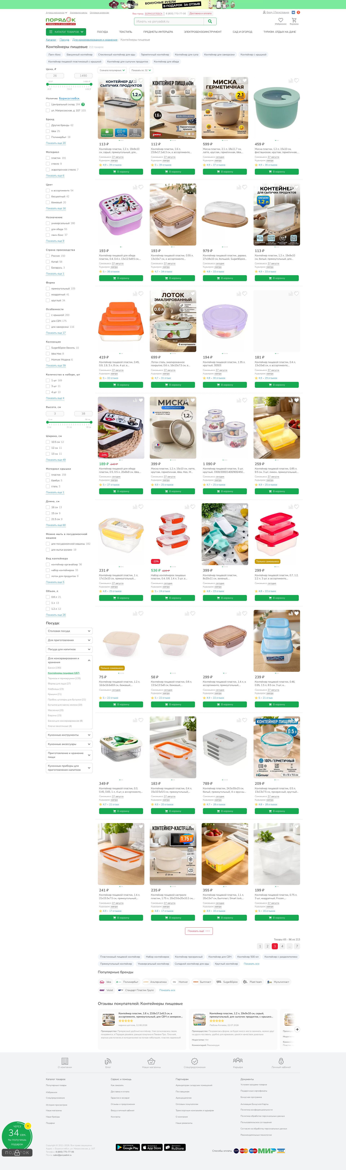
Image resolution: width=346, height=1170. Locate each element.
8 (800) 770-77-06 (176, 13)
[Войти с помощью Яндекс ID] (298, 12)
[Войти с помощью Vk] (293, 12)
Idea (109, 982)
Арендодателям (184, 1097)
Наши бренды (53, 1116)
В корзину (123, 171)
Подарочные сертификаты (254, 1090)
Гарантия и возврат (120, 1097)
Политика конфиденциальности (257, 1109)
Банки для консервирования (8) (65, 721)
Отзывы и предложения (123, 1104)
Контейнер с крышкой (253, 54)
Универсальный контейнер (153, 963)
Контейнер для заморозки (219, 54)
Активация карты (78, 12)
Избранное (51, 1092)
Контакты (115, 1116)
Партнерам (182, 1079)
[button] (66, 32)
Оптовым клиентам (99, 12)
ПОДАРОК (17, 1152)
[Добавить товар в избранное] (141, 80)
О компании (182, 1116)
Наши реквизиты (184, 1123)
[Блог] (108, 1061)
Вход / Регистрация (278, 12)
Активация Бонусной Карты (255, 1104)
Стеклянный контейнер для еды (116, 54)
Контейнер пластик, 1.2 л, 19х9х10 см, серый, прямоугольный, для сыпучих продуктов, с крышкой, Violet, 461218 (241, 1015)
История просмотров (56, 1104)
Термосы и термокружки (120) (64, 678)
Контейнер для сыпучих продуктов (127, 61)
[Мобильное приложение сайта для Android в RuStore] (175, 1147)
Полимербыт (130, 982)
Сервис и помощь (121, 1079)
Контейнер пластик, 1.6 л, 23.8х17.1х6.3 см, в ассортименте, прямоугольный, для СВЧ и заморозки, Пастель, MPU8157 (151, 1015)
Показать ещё (196, 931)
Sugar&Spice (230, 982)
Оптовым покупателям (187, 1104)
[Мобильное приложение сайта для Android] (128, 1147)
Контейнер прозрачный (189, 956)
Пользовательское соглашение (256, 1122)
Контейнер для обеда (166, 61)
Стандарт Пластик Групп (139, 990)
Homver (183, 982)
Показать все (251, 963)
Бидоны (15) (54, 715)
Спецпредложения (55, 1097)
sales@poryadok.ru (62, 1155)
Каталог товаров (55, 1079)
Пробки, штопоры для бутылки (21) (67, 699)
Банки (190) (54, 667)
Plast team (256, 982)
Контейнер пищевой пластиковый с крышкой (74, 61)
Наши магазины (54, 1110)
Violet (110, 990)
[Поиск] (210, 21)
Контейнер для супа (186, 54)
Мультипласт (281, 982)
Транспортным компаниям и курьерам (195, 1110)
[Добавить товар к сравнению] (135, 80)
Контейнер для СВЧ (220, 956)
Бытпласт (205, 982)
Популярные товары (56, 1085)
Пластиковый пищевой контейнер (120, 956)
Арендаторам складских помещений (194, 1085)
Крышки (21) (55, 694)
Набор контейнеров (157, 956)
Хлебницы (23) (56, 689)
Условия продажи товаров (254, 1084)
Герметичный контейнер (155, 54)
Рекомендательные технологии (256, 1134)
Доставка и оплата (200, 13)
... (290, 946)
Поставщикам (182, 1091)
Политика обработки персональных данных (263, 1116)
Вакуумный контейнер (79, 54)
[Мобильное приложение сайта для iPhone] (152, 1147)
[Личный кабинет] (281, 1061)
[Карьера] (238, 1060)
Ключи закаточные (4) (60, 726)
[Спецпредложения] (195, 1061)
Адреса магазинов (55, 12)
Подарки (50, 1123)
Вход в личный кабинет (122, 1110)
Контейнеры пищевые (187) (63, 673)
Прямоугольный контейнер (116, 963)
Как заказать (117, 1085)
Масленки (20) (56, 710)
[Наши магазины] (151, 1061)
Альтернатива (158, 982)
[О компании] (65, 1061)
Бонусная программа (251, 1097)
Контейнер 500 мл (248, 956)
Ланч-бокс (54, 54)
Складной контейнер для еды (192, 963)
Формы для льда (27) (59, 683)
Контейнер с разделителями (281, 956)
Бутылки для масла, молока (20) (65, 704)
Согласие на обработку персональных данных (264, 1128)
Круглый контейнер (226, 963)
